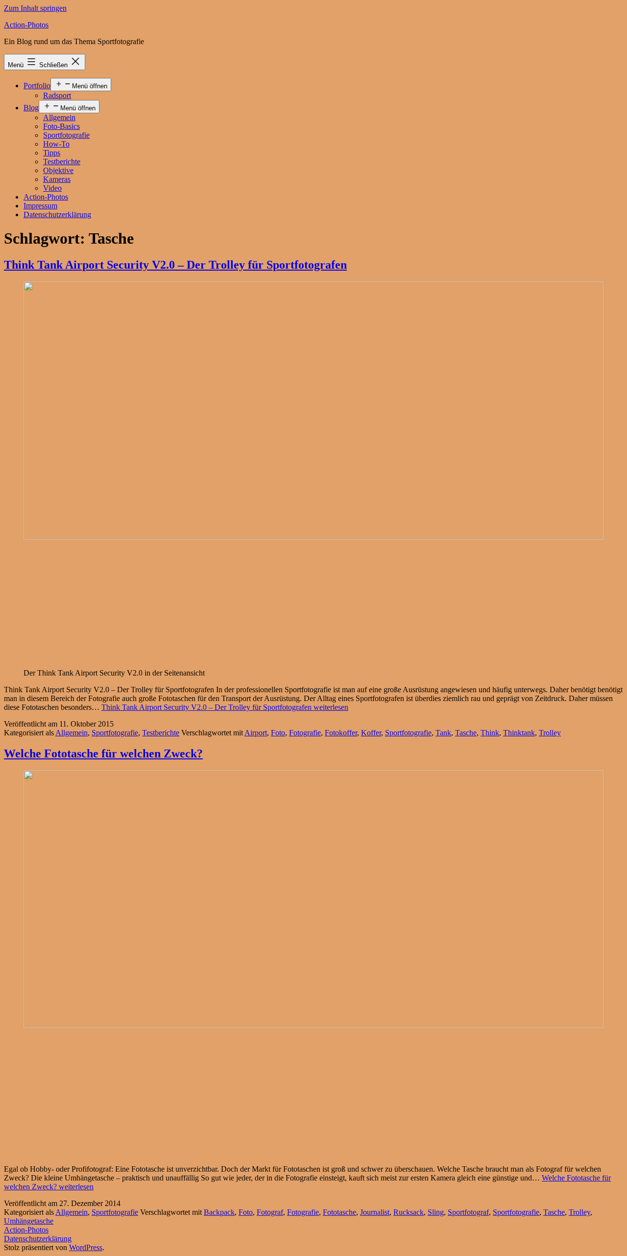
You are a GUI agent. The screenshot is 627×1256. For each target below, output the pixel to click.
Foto (278, 732)
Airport (255, 732)
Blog (31, 107)
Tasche (466, 732)
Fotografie (305, 732)
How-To (56, 144)
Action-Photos (26, 25)
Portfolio (37, 85)
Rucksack (408, 1212)
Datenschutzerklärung (57, 214)
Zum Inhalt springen (35, 8)
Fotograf (270, 1212)
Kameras (57, 179)
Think (490, 732)
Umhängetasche (28, 1221)
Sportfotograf (468, 1212)
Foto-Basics (61, 126)
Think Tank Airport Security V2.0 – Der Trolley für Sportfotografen (175, 264)
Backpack (219, 1212)
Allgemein (59, 117)
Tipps (51, 153)
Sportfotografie (66, 135)
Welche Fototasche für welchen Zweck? (103, 753)
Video (52, 188)
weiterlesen (224, 707)
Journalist (374, 1212)
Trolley (550, 732)
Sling (436, 1212)
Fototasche (339, 1212)
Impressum (40, 205)
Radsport (57, 95)
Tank (443, 732)
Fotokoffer (341, 732)
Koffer (371, 732)
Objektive (58, 170)
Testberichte (61, 161)
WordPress (85, 1247)
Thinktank (519, 732)
